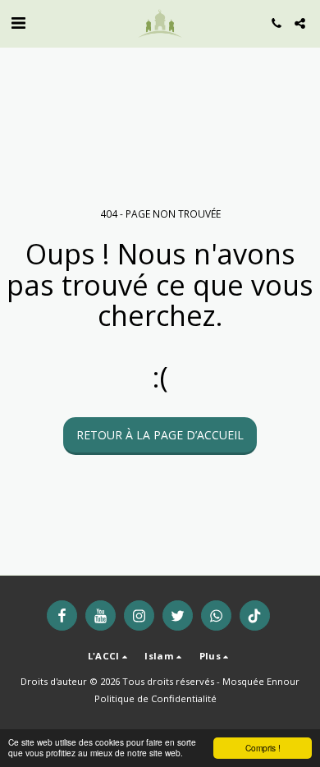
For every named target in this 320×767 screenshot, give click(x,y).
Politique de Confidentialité (155, 698)
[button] (18, 22)
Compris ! (263, 748)
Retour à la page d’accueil (160, 435)
